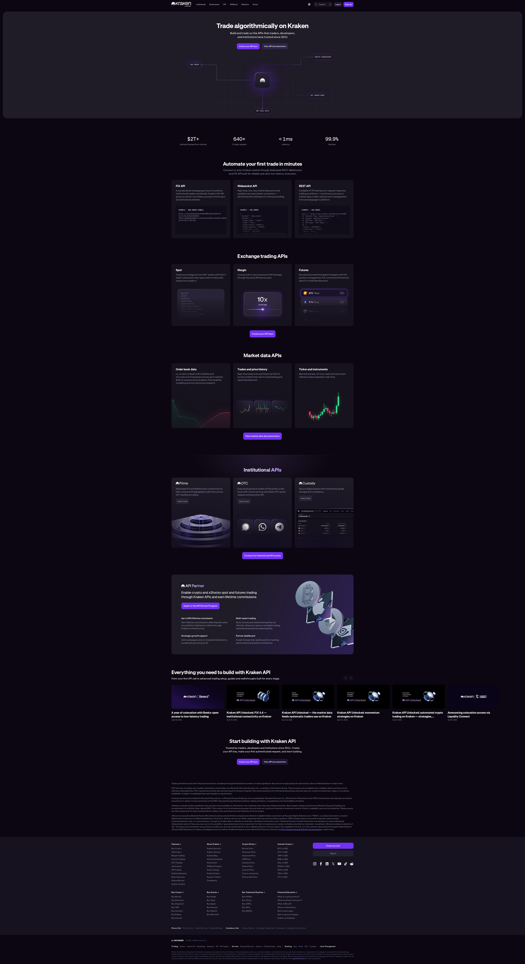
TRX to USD (283, 873)
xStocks (259, 946)
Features (176, 844)
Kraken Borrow (177, 880)
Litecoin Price (248, 870)
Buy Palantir (212, 911)
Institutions (176, 866)
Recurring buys (178, 877)
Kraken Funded (178, 884)
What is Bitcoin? (285, 904)
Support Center (214, 877)
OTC (306, 946)
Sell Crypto (176, 852)
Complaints (212, 880)
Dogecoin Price (248, 855)
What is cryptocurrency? (288, 896)
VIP (217, 946)
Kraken (182, 946)
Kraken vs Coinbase (286, 918)
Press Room (212, 862)
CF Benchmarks (269, 946)
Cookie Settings (201, 928)
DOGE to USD (284, 866)
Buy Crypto (176, 848)
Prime (301, 946)
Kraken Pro (191, 946)
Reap (279, 946)
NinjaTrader (201, 946)
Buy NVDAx (247, 896)
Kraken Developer (215, 859)
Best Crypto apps (285, 911)
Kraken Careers (214, 852)
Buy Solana (176, 914)
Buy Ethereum (177, 900)
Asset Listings (213, 870)
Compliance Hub (232, 928)
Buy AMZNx (247, 911)
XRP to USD (283, 855)
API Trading (176, 870)
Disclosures (280, 928)
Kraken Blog (212, 855)
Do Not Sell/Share (216, 928)
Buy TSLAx (247, 900)
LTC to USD (282, 877)
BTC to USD (283, 848)
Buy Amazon (212, 907)
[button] (201, 4)
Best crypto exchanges (288, 914)
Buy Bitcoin (176, 896)
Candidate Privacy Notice (296, 928)
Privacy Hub (176, 928)
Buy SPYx (246, 907)
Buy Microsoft (213, 914)
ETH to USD (283, 852)
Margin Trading (178, 855)
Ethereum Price (249, 852)
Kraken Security (214, 848)
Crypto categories (250, 873)
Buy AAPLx (247, 904)
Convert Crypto (285, 844)
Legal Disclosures (298, 958)
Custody (313, 946)
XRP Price (246, 859)
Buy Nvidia (211, 896)
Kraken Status (213, 873)
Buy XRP (175, 907)
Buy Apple (211, 904)
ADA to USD (283, 870)
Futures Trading (178, 859)
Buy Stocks (213, 892)
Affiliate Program (214, 866)
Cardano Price (248, 862)
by (177, 940)
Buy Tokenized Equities (253, 892)
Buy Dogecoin (177, 904)
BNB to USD (283, 859)
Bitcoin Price (247, 848)
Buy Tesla (211, 900)
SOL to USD (283, 862)
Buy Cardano (177, 911)
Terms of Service (248, 928)
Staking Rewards (179, 873)
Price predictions (249, 877)
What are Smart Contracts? (290, 900)
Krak (295, 946)
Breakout (210, 946)
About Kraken (214, 844)
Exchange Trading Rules (265, 928)
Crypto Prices (249, 844)
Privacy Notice (187, 928)
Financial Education (287, 892)
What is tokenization (287, 907)
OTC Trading (177, 862)
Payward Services (247, 946)
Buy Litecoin (176, 918)
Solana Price (247, 866)
